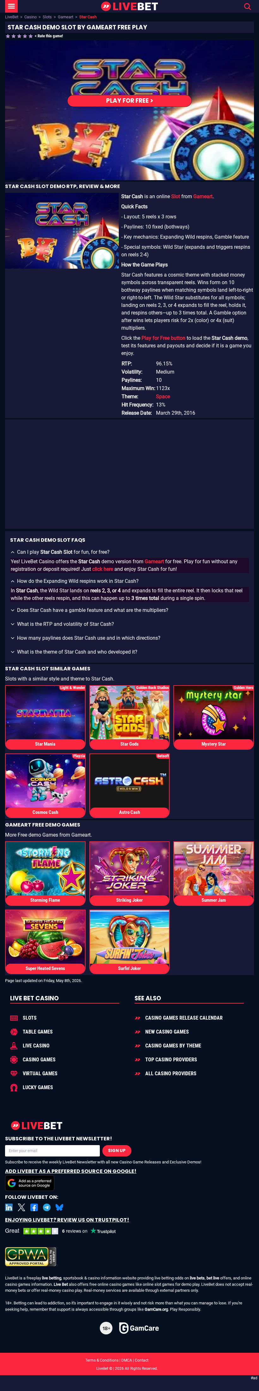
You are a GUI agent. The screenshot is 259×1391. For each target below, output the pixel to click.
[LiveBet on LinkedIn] (9, 1207)
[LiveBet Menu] (11, 6)
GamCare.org (156, 1309)
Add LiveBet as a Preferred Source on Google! (70, 1171)
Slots (47, 17)
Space (163, 397)
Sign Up (117, 1151)
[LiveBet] (129, 6)
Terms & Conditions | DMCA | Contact (129, 1360)
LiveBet (11, 17)
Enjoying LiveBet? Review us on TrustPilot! (67, 1219)
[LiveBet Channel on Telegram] (47, 1207)
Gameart (65, 17)
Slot (175, 196)
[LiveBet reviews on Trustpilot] (65, 1231)
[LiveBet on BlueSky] (59, 1207)
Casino (30, 17)
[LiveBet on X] (21, 1207)
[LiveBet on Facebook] (34, 1207)
